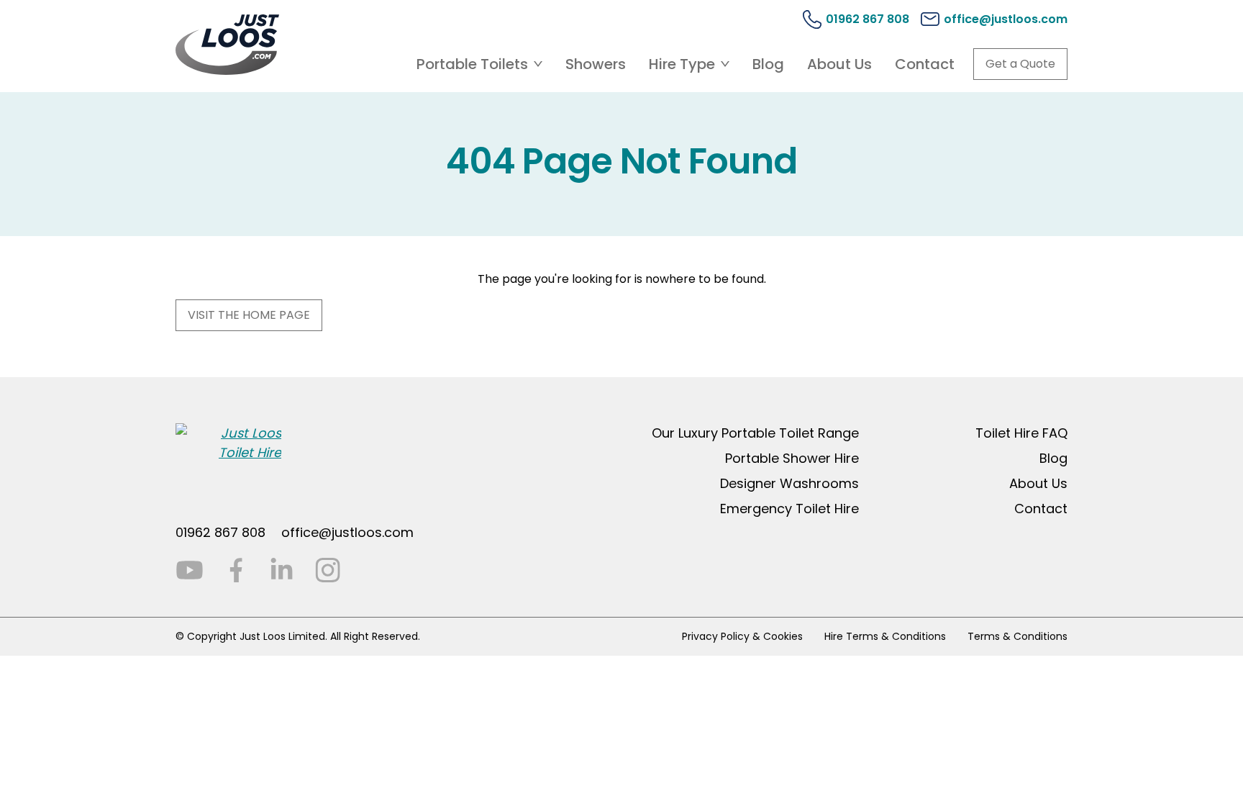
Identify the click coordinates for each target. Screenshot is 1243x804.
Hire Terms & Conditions (885, 636)
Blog (768, 64)
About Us (839, 64)
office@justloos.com (347, 532)
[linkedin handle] (282, 570)
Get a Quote (1020, 63)
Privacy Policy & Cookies (742, 636)
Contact (925, 64)
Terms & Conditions (1017, 636)
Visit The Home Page (249, 315)
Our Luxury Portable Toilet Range (755, 433)
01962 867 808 (220, 532)
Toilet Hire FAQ (1021, 433)
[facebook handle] (236, 570)
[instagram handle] (328, 570)
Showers (595, 64)
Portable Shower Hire (792, 458)
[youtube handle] (190, 570)
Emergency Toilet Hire (789, 509)
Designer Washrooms (789, 483)
